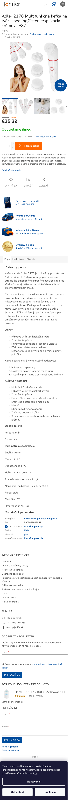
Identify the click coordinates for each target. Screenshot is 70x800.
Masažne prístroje (33, 526)
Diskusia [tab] (31, 259)
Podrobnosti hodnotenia (42, 34)
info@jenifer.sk (14, 618)
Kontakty (6, 561)
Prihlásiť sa (12, 674)
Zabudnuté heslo (10, 750)
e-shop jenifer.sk (15, 627)
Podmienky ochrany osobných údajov (20, 589)
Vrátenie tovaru (9, 597)
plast (26, 534)
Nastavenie (34, 781)
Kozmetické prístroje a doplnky (40, 518)
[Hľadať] (45, 4)
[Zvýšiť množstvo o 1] (13, 144)
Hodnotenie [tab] (18, 259)
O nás (5, 593)
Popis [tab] (7, 259)
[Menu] (62, 4)
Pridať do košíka (31, 145)
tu (36, 773)
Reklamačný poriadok (12, 585)
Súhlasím (50, 792)
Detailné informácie (11, 170)
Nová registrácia (10, 746)
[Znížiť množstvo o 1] (13, 148)
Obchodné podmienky (13, 573)
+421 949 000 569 (16, 622)
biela (26, 530)
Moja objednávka (10, 601)
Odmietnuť (17, 792)
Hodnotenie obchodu (12, 569)
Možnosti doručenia (46, 136)
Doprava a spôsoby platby (15, 565)
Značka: (12, 37)
